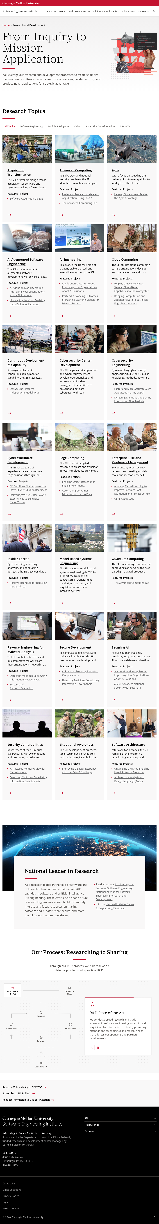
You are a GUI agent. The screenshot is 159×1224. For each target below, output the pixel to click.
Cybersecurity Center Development (76, 362)
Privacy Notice (10, 1196)
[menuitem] (21, 11)
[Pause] (98, 1045)
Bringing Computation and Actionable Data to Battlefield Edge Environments (131, 299)
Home (6, 25)
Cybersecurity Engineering (122, 362)
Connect (89, 1131)
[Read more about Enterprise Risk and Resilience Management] (132, 437)
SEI (86, 1118)
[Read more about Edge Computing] (79, 437)
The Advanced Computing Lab (79, 203)
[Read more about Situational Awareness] (79, 723)
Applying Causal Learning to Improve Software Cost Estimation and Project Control (132, 489)
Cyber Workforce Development (20, 460)
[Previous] (92, 1045)
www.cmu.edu (10, 1208)
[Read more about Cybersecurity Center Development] (79, 339)
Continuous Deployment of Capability (25, 362)
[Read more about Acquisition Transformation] (27, 149)
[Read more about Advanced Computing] (79, 149)
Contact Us (8, 1183)
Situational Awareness (77, 744)
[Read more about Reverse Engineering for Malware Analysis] (27, 626)
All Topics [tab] (10, 126)
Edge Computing (72, 458)
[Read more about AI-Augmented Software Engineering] (27, 238)
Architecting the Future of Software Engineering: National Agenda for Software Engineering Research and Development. (115, 892)
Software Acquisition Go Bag (26, 198)
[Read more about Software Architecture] (132, 723)
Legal (5, 1202)
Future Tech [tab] (126, 126)
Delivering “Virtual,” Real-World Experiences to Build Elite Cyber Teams (28, 498)
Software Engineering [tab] (31, 126)
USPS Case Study (124, 498)
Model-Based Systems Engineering (76, 561)
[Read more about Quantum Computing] (132, 538)
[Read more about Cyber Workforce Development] (27, 437)
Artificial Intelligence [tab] (58, 126)
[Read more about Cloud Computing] (132, 238)
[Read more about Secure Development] (79, 626)
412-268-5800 (10, 1164)
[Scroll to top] (155, 1217)
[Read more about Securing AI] (132, 626)
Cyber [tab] (77, 126)
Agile (115, 170)
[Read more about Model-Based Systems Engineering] (79, 538)
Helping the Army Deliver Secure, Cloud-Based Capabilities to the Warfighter (131, 287)
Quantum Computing (128, 559)
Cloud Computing (125, 259)
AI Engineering (71, 259)
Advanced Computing (76, 170)
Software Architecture (128, 744)
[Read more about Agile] (132, 149)
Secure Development (75, 647)
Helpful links (91, 1124)
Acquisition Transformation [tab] (100, 126)
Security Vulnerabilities (25, 744)
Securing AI (120, 647)
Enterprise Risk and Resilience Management (130, 460)
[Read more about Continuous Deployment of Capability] (27, 339)
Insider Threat (18, 559)
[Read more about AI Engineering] (79, 238)
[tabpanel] (79, 467)
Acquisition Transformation (19, 172)
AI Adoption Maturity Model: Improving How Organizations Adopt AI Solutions (27, 291)
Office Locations (11, 1189)
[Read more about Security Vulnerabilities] (27, 723)
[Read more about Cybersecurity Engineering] (132, 339)
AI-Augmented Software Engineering (25, 261)
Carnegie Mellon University (27, 1217)
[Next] (104, 1045)
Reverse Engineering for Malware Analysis (25, 649)
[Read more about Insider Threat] (27, 538)
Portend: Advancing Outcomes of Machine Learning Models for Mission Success (80, 299)
